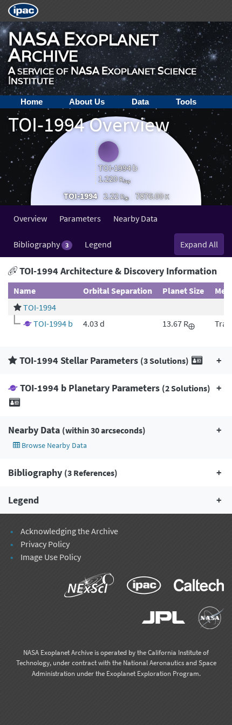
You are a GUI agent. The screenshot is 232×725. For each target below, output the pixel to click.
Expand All (199, 244)
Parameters (80, 218)
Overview (30, 218)
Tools (186, 101)
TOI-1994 (39, 307)
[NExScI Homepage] (84, 587)
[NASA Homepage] (205, 619)
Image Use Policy (51, 556)
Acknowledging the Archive (69, 531)
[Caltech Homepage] (193, 587)
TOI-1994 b (53, 323)
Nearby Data (135, 218)
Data (140, 101)
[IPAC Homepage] (23, 9)
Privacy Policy (45, 543)
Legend (98, 244)
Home (32, 101)
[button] (116, 360)
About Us (87, 101)
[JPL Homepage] (159, 619)
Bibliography (41, 244)
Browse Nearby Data (53, 445)
